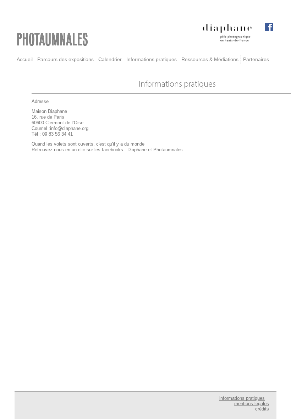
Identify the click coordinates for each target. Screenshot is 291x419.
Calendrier (110, 59)
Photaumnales (168, 149)
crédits (262, 409)
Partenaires (256, 59)
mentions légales (251, 403)
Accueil (25, 59)
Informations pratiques (151, 59)
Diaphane (137, 149)
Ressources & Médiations (209, 59)
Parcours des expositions (65, 59)
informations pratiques (242, 398)
